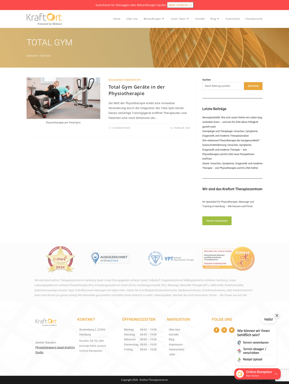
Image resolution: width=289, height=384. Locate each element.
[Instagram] (224, 330)
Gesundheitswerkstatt (125, 80)
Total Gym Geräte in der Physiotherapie (137, 90)
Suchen (206, 79)
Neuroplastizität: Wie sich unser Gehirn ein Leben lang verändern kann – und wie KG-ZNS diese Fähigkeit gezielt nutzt (232, 122)
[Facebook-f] (216, 330)
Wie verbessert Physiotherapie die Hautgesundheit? (231, 140)
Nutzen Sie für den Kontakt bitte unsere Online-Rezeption (92, 345)
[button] (255, 341)
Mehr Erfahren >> (180, 5)
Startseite (32, 55)
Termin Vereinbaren (217, 220)
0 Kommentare (121, 127)
